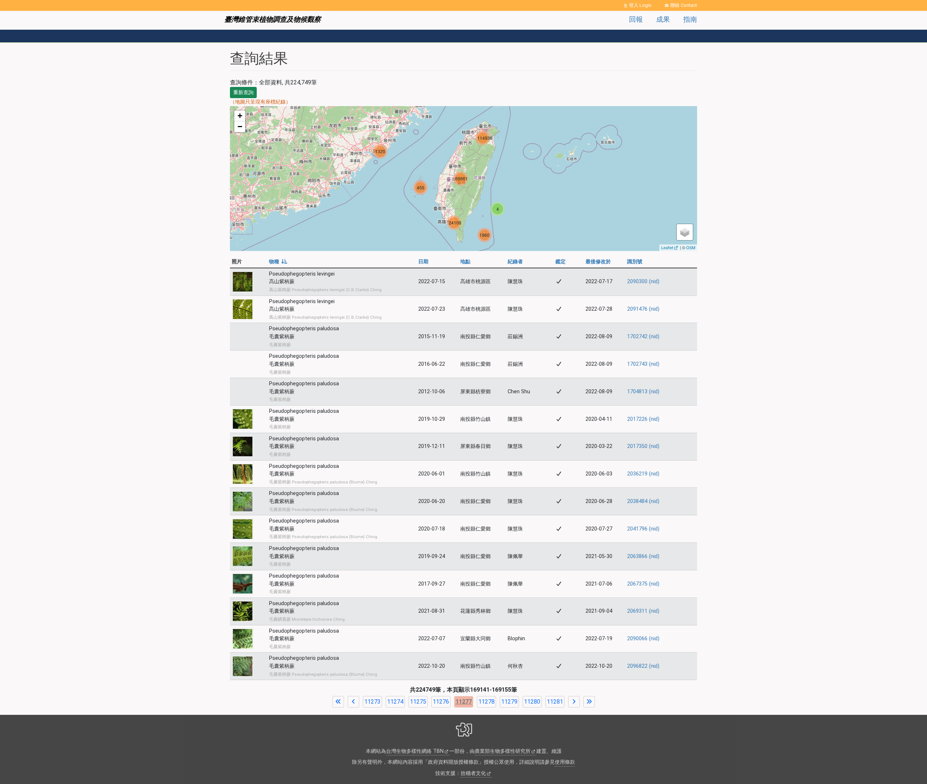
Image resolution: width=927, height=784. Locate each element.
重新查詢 (243, 92)
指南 (690, 19)
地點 (465, 262)
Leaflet (667, 247)
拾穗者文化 (473, 773)
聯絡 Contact (683, 5)
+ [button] (240, 115)
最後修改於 (598, 262)
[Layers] (685, 232)
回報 (636, 19)
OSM (690, 247)
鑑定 (560, 262)
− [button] (240, 126)
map (462, 178)
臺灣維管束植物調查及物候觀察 (273, 19)
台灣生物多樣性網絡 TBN (415, 751)
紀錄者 (515, 262)
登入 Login (640, 5)
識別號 (634, 262)
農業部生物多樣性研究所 (502, 751)
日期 (423, 262)
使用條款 (565, 762)
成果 (663, 19)
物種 (278, 262)
